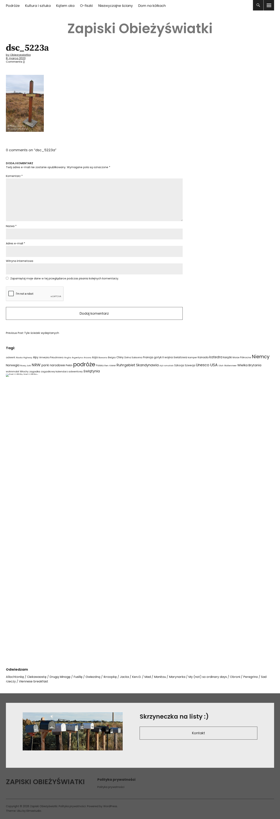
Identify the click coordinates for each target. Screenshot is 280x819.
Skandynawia (147, 365)
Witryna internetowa (19, 261)
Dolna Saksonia (133, 357)
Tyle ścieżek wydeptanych (32, 333)
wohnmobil (12, 371)
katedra (215, 357)
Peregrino (250, 677)
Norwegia (12, 365)
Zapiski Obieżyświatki (140, 28)
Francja (148, 357)
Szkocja (179, 365)
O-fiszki (86, 5)
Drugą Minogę (60, 677)
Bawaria (102, 357)
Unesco (202, 365)
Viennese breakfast (33, 681)
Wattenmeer (230, 365)
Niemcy (261, 356)
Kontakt (198, 733)
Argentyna (77, 357)
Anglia (67, 357)
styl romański (166, 365)
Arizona (87, 357)
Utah (220, 365)
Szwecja (190, 365)
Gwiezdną (93, 677)
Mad (147, 677)
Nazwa (11, 226)
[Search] (258, 5)
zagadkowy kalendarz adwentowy (62, 371)
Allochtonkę (15, 677)
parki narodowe (53, 365)
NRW (36, 365)
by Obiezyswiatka (18, 55)
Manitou (160, 677)
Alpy (35, 357)
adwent (10, 357)
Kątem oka (65, 5)
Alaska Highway (24, 357)
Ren (106, 365)
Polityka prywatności (110, 787)
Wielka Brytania (249, 365)
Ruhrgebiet (126, 365)
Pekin (69, 365)
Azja (95, 357)
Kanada (203, 357)
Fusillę (78, 677)
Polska (100, 365)
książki (227, 357)
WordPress (110, 806)
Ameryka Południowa (51, 357)
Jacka (124, 677)
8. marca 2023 (16, 58)
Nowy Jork (25, 365)
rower (112, 365)
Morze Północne (242, 357)
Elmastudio (33, 811)
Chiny (120, 357)
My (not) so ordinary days (207, 677)
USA (214, 365)
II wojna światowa (174, 357)
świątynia (91, 371)
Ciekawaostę (36, 677)
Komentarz (14, 176)
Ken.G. (136, 677)
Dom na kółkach (152, 5)
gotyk (158, 357)
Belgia (112, 357)
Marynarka (177, 677)
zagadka (34, 371)
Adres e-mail (15, 243)
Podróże (13, 5)
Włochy (24, 371)
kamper (192, 357)
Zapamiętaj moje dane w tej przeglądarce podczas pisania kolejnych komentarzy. (64, 278)
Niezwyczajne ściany (115, 5)
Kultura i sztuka (38, 5)
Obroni (235, 677)
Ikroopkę (110, 677)
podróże (84, 364)
